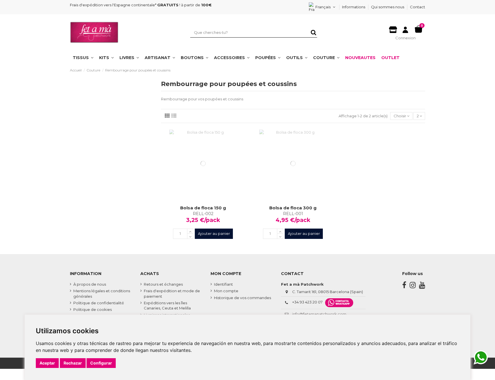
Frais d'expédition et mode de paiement (172, 293)
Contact (417, 7)
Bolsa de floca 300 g (293, 208)
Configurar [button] (101, 362)
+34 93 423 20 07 (307, 302)
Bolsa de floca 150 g (203, 208)
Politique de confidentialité (98, 303)
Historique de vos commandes (242, 297)
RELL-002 (203, 213)
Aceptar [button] (47, 362)
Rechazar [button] (73, 362)
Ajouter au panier (214, 233)
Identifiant (223, 284)
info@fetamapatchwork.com (319, 314)
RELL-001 (293, 213)
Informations (354, 7)
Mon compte (226, 291)
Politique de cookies (92, 309)
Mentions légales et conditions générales (101, 293)
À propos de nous (89, 284)
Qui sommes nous (388, 7)
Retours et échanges (163, 284)
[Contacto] (393, 28)
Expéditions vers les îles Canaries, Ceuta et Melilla (167, 305)
